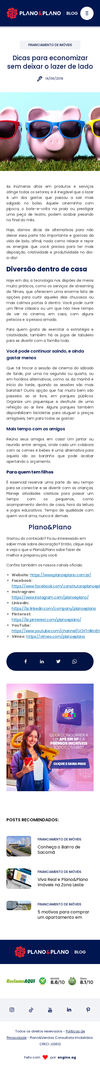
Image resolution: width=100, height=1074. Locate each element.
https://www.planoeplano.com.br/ (60, 575)
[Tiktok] (31, 1010)
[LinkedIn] (69, 1010)
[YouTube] (50, 1010)
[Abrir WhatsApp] (87, 1060)
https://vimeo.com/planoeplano (55, 636)
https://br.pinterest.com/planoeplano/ (46, 619)
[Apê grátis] (50, 731)
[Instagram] (11, 1010)
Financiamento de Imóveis (50, 45)
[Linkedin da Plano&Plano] (42, 661)
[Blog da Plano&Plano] (42, 13)
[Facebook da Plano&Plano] (26, 661)
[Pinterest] (88, 1010)
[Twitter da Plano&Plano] (58, 661)
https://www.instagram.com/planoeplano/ (50, 597)
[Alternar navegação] (87, 13)
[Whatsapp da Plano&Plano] (74, 661)
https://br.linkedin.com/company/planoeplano (54, 608)
